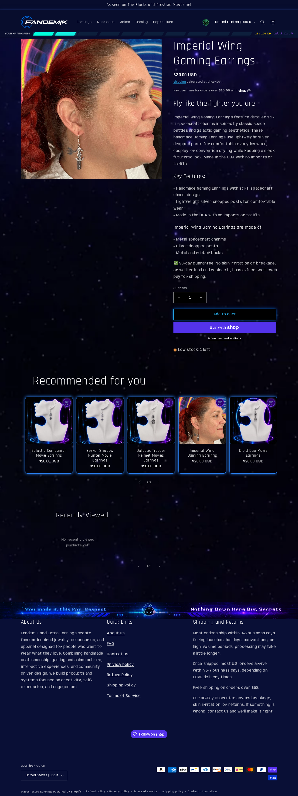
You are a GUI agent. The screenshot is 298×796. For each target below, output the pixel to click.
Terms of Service (124, 696)
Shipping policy (173, 791)
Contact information (202, 791)
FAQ (110, 643)
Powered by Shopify (67, 791)
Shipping (179, 81)
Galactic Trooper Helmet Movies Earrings (151, 455)
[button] (262, 22)
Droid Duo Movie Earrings (253, 453)
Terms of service (146, 791)
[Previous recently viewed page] (139, 566)
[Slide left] (139, 482)
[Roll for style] (205, 22)
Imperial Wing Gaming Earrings (202, 453)
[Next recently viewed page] (159, 566)
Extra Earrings (42, 791)
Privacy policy (119, 791)
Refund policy (95, 791)
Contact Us (117, 654)
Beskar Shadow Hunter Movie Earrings (100, 455)
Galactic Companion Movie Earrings (49, 453)
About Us (116, 633)
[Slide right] (158, 482)
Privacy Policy (120, 664)
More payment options (224, 338)
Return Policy (120, 675)
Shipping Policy (121, 685)
